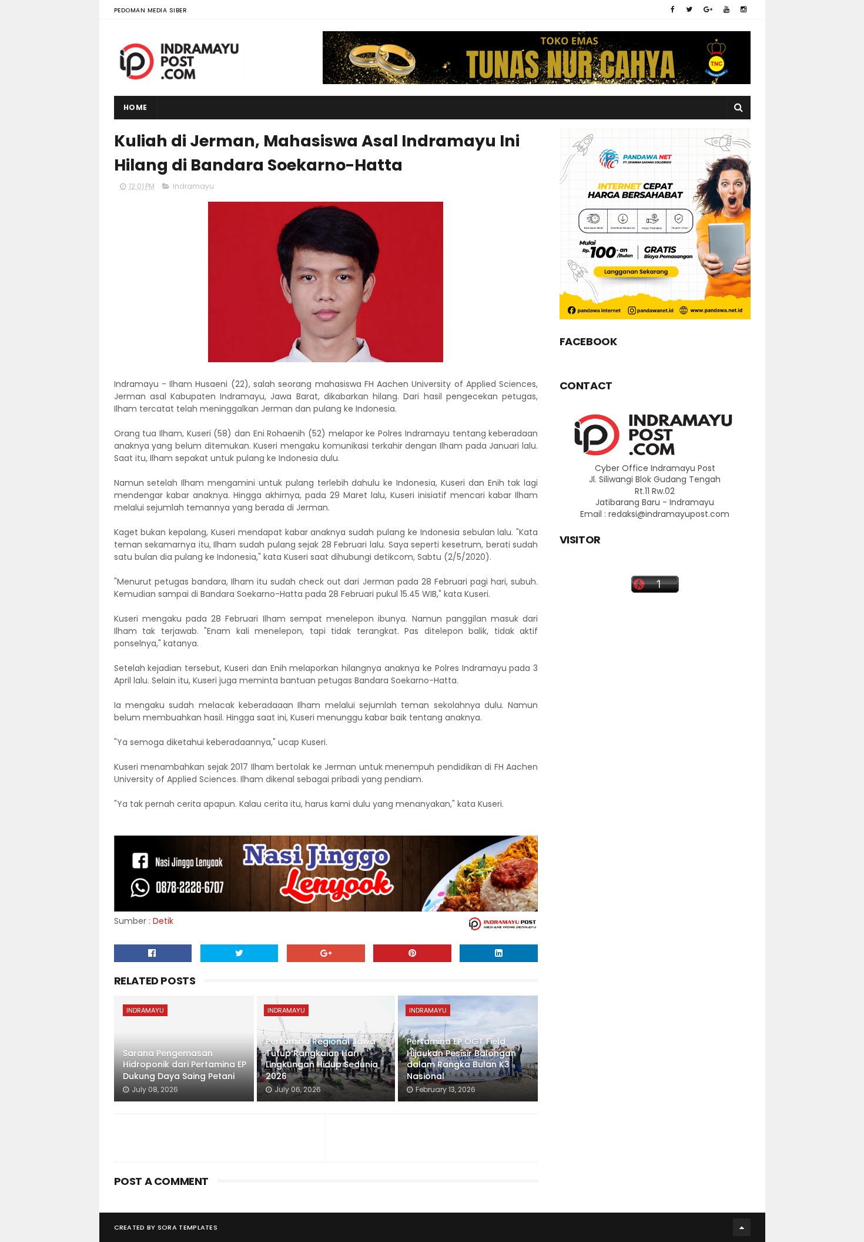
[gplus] (707, 9)
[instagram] (743, 9)
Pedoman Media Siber (150, 10)
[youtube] (726, 9)
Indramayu (193, 186)
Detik (163, 921)
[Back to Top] (742, 1227)
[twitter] (689, 9)
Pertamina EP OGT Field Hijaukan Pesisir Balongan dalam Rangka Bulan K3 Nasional (461, 1059)
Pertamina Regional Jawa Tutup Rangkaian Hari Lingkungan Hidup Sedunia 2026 (322, 1059)
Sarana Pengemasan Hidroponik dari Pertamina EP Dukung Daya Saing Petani (184, 1064)
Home (135, 107)
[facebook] (673, 9)
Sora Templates (187, 1227)
